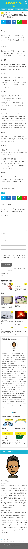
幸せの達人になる (15, 544)
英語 (2, 12)
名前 (3, 233)
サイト (3, 248)
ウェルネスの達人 (19, 9)
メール (4, 241)
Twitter (14, 412)
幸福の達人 (10, 9)
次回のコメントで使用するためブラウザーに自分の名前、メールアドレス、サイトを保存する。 (14, 258)
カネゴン (14, 350)
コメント (4, 215)
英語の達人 (3, 9)
